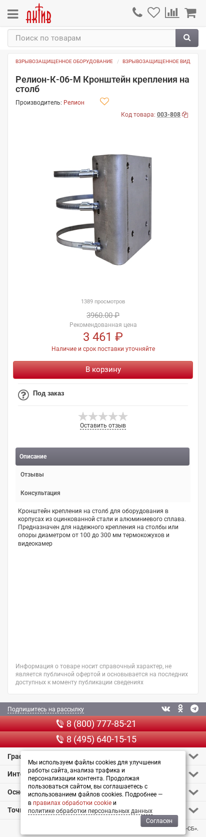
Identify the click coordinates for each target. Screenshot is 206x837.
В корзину (103, 369)
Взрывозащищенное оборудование (64, 61)
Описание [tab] (33, 456)
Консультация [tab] (40, 493)
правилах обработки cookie (72, 802)
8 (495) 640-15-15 (101, 739)
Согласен (159, 820)
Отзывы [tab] (32, 474)
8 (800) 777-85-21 (101, 723)
